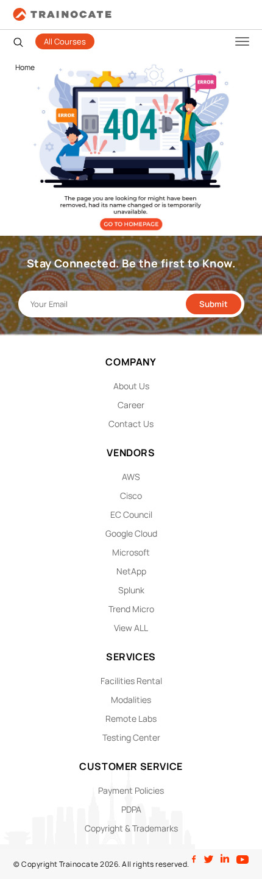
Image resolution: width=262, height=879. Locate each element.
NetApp (131, 571)
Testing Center (131, 737)
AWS (131, 476)
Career (131, 405)
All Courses (65, 41)
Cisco (131, 495)
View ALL (131, 628)
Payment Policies (131, 790)
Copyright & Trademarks (131, 828)
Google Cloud (131, 533)
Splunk (131, 590)
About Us (131, 386)
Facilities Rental (131, 681)
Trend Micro (131, 609)
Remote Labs (131, 718)
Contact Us (131, 423)
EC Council (131, 514)
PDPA (131, 809)
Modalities (131, 699)
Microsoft (131, 552)
